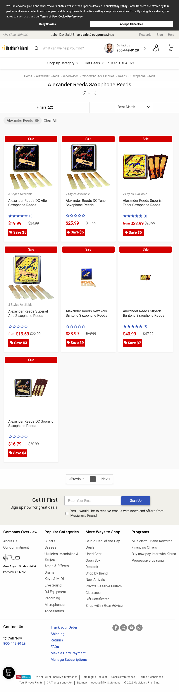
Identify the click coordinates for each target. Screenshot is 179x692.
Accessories (54, 611)
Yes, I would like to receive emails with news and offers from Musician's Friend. (117, 513)
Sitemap (82, 682)
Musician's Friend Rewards (152, 541)
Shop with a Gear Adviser (105, 606)
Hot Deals (92, 63)
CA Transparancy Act (59, 682)
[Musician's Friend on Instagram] (139, 628)
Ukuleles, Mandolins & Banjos (61, 557)
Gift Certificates (98, 599)
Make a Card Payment (68, 653)
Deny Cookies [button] (47, 24)
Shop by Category (60, 63)
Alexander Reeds (47, 76)
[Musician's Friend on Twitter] (123, 628)
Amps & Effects (57, 566)
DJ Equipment (55, 592)
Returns (57, 640)
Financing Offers (144, 547)
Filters (41, 107)
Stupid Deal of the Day (103, 541)
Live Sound (53, 585)
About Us (10, 541)
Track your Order (64, 627)
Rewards (145, 34)
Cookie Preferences (71, 16)
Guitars (50, 541)
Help (171, 34)
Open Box (93, 560)
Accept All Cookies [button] (131, 24)
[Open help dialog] (9, 673)
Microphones (55, 605)
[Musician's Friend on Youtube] (131, 628)
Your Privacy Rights (31, 682)
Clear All (50, 120)
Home (28, 76)
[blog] (20, 558)
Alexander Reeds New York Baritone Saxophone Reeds (86, 313)
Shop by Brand (97, 573)
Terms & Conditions (151, 676)
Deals (90, 547)
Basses (50, 547)
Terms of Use (48, 16)
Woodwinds (71, 76)
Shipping (58, 634)
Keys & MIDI (54, 579)
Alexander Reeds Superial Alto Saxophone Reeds (28, 313)
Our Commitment (16, 547)
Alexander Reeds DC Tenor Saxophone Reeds (86, 203)
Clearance (93, 593)
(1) (31, 216)
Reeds (122, 76)
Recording (52, 598)
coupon (97, 34)
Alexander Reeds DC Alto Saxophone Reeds (27, 203)
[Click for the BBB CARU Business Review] (23, 677)
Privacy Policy (118, 6)
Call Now (14, 641)
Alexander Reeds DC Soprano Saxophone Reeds (30, 423)
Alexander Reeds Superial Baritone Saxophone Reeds (143, 313)
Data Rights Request (94, 676)
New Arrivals (95, 580)
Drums (50, 572)
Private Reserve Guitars (104, 586)
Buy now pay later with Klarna (154, 554)
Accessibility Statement (105, 682)
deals (85, 34)
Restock (92, 567)
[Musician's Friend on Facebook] (116, 628)
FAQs (55, 647)
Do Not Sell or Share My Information (56, 676)
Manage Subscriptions (69, 660)
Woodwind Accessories (98, 76)
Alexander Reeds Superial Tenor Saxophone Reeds (142, 203)
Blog (160, 34)
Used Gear (94, 554)
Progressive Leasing (148, 560)
